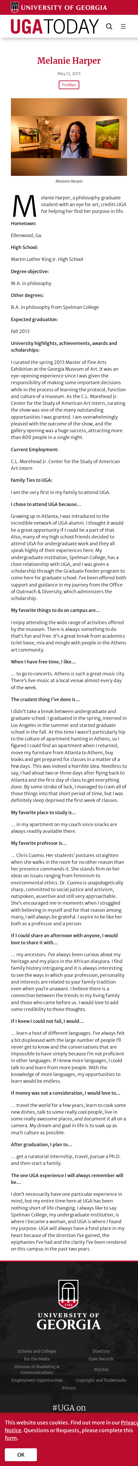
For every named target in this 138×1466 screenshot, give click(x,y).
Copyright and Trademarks (101, 1380)
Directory (101, 1351)
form (11, 1438)
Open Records (101, 1359)
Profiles (69, 84)
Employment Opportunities (37, 1380)
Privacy (69, 1387)
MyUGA (101, 1369)
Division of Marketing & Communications (36, 1369)
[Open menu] (123, 26)
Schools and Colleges (37, 1351)
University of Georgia (69, 1304)
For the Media (37, 1359)
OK (21, 1455)
